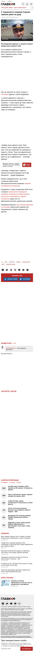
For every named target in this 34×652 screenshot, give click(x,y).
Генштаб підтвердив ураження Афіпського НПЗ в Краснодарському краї (15, 570)
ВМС (3, 264)
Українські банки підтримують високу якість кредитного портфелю (21, 582)
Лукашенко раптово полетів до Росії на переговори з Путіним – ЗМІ (14, 558)
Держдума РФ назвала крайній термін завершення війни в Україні (19, 517)
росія (6, 262)
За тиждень (4, 482)
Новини (5, 533)
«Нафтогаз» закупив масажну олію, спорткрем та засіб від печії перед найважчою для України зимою (17, 544)
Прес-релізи (7, 578)
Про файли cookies (6, 648)
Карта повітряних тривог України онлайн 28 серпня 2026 (20, 495)
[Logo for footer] (8, 599)
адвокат (18, 262)
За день (19, 482)
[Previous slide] (30, 8)
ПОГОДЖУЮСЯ (26, 648)
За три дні (12, 482)
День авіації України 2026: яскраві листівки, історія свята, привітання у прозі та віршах (16, 537)
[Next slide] (32, 8)
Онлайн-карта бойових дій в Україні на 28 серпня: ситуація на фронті (20, 488)
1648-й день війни (7, 7)
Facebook (5, 94)
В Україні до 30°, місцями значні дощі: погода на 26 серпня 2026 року (16, 564)
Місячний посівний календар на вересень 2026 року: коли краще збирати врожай (15, 551)
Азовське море (26, 262)
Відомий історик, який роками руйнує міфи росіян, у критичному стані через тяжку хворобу (19, 525)
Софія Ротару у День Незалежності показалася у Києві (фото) (20, 502)
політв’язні (11, 262)
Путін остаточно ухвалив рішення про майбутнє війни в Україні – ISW (19, 509)
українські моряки (10, 264)
